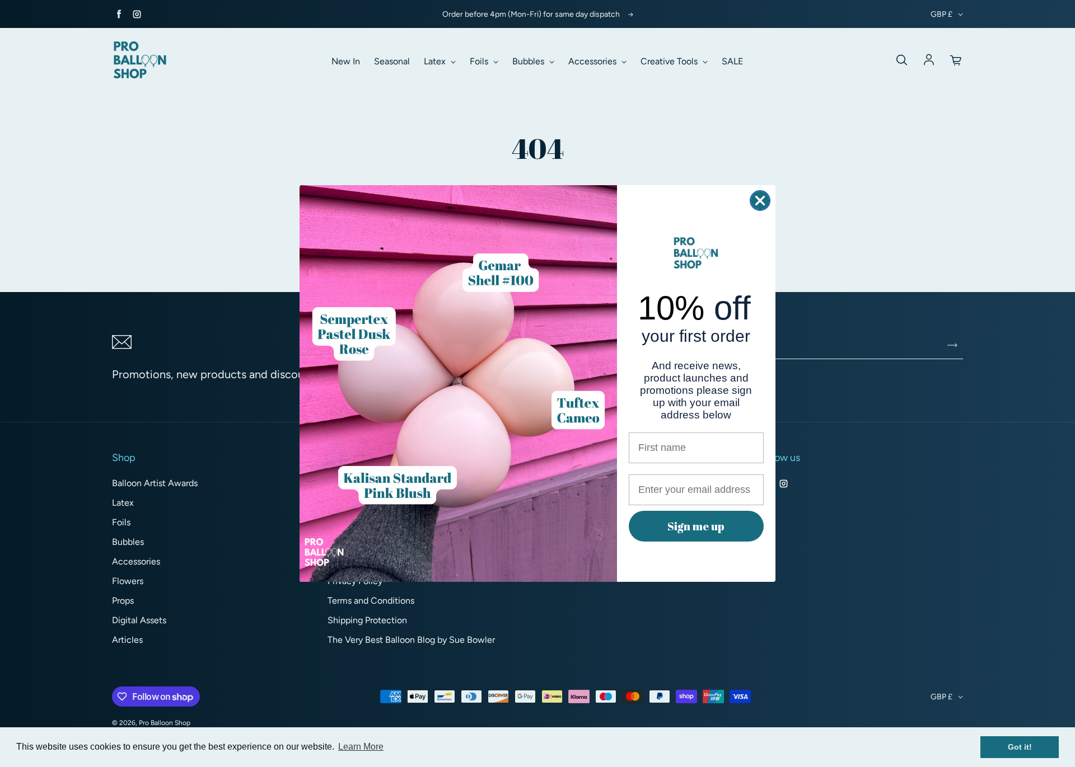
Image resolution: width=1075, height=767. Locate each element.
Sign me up (696, 526)
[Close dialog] (760, 200)
